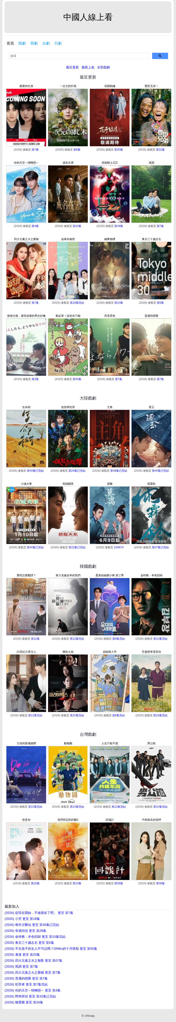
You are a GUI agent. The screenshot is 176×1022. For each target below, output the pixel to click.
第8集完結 (118, 638)
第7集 (35, 149)
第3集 (35, 379)
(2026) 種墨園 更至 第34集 (24, 1002)
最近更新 (72, 67)
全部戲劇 (103, 67)
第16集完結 (77, 302)
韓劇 (34, 43)
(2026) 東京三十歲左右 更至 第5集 (29, 942)
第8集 (76, 149)
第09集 (118, 883)
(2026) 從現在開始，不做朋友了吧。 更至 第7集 (39, 913)
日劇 (58, 43)
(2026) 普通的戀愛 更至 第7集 (26, 978)
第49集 (118, 226)
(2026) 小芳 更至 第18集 (22, 919)
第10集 (77, 226)
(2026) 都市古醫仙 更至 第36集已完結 (32, 925)
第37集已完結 (160, 547)
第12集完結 (77, 638)
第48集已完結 (118, 470)
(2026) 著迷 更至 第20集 (22, 954)
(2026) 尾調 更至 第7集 (21, 966)
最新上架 (88, 67)
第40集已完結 (35, 470)
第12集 (35, 638)
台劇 (46, 43)
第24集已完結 (77, 470)
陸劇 (22, 43)
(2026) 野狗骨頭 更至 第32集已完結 (30, 996)
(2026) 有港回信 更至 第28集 (25, 930)
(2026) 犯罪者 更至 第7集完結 (26, 984)
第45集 (77, 379)
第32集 (160, 149)
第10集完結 (160, 638)
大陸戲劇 (88, 398)
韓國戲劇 (88, 566)
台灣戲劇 (88, 734)
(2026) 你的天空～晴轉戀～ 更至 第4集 (32, 990)
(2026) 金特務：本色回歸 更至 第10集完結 (35, 936)
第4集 (35, 226)
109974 (119, 547)
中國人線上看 (88, 17)
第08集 (160, 883)
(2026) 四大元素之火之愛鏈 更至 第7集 (32, 972)
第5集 (160, 302)
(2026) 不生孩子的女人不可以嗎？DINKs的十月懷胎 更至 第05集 (51, 948)
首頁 (10, 43)
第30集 (118, 149)
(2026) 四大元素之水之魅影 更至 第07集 (33, 960)
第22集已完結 (77, 547)
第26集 (35, 883)
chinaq (89, 1015)
